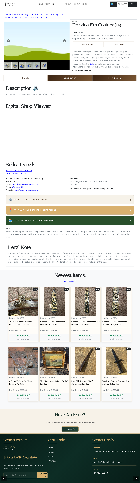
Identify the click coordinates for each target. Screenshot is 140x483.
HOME (41, 4)
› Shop (51, 456)
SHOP (54, 4)
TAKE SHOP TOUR (17, 173)
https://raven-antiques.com (26, 190)
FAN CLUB (68, 4)
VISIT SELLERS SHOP (19, 170)
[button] (9, 41)
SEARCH (85, 4)
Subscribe (45, 475)
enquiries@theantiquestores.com (107, 462)
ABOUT (47, 4)
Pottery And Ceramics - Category (25, 17)
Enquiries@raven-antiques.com (25, 184)
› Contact (52, 461)
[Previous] (4, 478)
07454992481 (18, 187)
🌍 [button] (112, 4)
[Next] (136, 478)
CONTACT (77, 4)
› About (51, 452)
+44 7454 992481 (100, 473)
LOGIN (132, 4)
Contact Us (70, 429)
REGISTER (122, 4)
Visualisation (70, 78)
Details (25, 78)
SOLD (60, 4)
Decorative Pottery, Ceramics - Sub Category (33, 14)
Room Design (114, 78)
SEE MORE (70, 281)
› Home (51, 448)
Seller (92, 64)
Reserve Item (88, 44)
